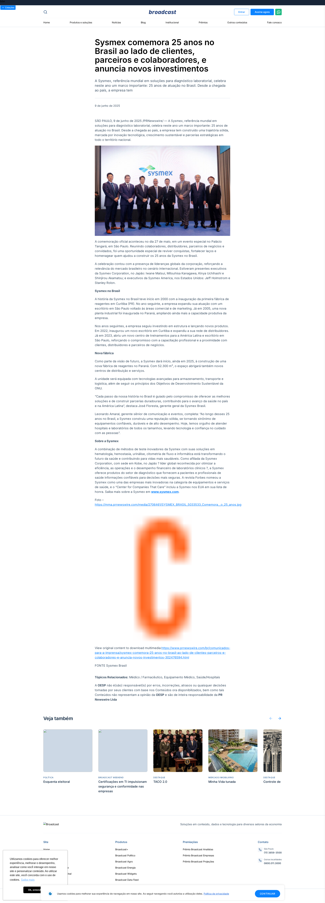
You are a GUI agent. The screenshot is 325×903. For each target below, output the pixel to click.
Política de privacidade (216, 893)
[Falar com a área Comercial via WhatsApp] (278, 12)
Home (46, 22)
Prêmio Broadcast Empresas (198, 855)
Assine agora (262, 11)
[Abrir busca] (83, 12)
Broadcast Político (125, 855)
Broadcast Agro (124, 861)
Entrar (241, 11)
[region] (162, 892)
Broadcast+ (121, 849)
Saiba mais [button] (28, 879)
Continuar (267, 893)
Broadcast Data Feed (127, 879)
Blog (143, 22)
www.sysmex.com (165, 492)
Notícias (116, 22)
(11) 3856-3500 (273, 852)
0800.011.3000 (272, 863)
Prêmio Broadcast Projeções (198, 861)
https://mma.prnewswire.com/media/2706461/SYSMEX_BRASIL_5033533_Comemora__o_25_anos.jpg (168, 504)
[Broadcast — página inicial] (51, 824)
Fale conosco (274, 22)
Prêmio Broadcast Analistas (198, 849)
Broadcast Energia (125, 867)
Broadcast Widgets (126, 873)
